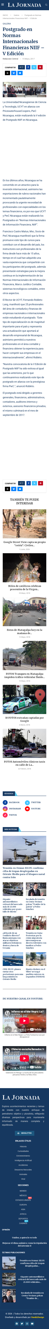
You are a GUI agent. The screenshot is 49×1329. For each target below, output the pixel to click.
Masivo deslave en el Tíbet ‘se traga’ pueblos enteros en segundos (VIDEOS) (35, 973)
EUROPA (23, 1205)
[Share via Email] (20, 73)
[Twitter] (22, 1324)
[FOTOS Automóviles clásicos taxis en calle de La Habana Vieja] (24, 743)
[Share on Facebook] (28, 67)
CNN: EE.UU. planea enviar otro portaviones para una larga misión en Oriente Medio (13, 974)
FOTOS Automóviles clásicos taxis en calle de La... (24, 763)
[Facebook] (17, 1324)
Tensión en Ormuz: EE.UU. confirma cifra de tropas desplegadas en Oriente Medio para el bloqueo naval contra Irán (24, 872)
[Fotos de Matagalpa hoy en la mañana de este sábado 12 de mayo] (24, 611)
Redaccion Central (10, 59)
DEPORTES (23, 1219)
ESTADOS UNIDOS (23, 1200)
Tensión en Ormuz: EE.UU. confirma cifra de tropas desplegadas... (32, 1263)
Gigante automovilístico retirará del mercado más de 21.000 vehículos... (32, 1279)
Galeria (16, 15)
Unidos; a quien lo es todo (24, 1237)
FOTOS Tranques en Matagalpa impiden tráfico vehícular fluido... (24, 675)
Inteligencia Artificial (23, 1160)
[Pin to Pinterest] (40, 67)
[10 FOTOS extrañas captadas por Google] (24, 699)
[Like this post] (22, 67)
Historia (23, 1146)
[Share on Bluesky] (13, 73)
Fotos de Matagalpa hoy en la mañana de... (24, 631)
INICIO (5, 15)
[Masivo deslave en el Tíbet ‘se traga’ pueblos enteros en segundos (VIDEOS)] (36, 959)
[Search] (46, 5)
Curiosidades (23, 1151)
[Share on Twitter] (34, 67)
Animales (23, 1174)
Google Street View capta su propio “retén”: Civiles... (24, 544)
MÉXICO (23, 1195)
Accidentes (23, 1165)
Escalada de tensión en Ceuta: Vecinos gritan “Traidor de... (32, 1295)
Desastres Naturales (23, 1170)
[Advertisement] (24, 150)
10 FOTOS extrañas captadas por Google (24, 719)
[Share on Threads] (7, 73)
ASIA (23, 1209)
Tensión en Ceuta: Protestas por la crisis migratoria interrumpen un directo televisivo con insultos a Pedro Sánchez (36, 940)
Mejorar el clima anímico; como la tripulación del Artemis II (24, 1244)
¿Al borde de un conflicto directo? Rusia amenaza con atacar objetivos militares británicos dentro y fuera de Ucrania (12, 940)
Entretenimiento (23, 1156)
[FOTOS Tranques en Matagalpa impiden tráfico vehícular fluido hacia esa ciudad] (24, 655)
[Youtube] (32, 1324)
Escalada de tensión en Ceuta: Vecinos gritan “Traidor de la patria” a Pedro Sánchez (35, 904)
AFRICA (23, 1214)
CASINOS (23, 1223)
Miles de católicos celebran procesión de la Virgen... (24, 588)
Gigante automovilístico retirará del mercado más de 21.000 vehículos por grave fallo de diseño (12, 905)
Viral (23, 1179)
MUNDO (23, 1191)
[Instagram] (27, 1324)
